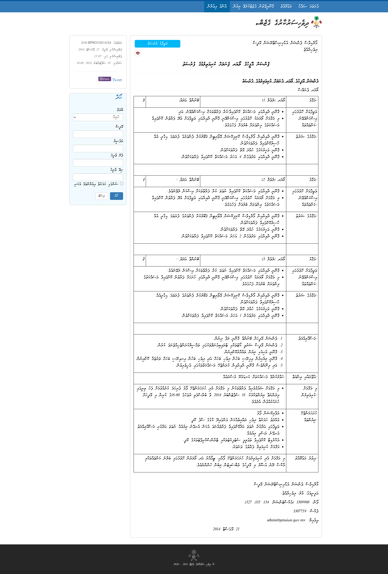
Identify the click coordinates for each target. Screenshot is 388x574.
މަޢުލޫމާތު (286, 7)
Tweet (117, 80)
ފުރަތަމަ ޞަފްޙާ (308, 7)
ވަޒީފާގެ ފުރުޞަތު (158, 43)
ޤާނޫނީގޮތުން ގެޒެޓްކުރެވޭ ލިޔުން (253, 7)
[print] (138, 53)
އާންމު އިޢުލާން (217, 7)
